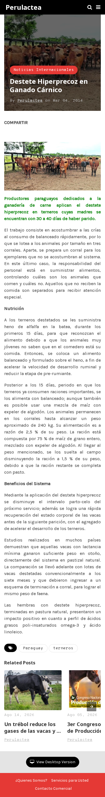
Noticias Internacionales (43, 70)
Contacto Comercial (53, 788)
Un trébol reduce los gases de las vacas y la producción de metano (32, 727)
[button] (98, 7)
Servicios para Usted (69, 780)
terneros (63, 648)
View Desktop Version (55, 762)
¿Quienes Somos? (31, 780)
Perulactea (23, 7)
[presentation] (91, 706)
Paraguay (33, 648)
